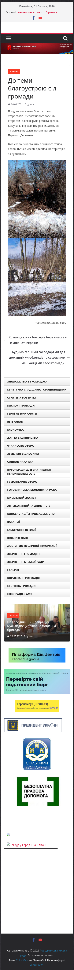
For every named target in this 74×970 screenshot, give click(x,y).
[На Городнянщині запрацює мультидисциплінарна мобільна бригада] (37, 606)
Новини (13, 71)
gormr (30, 104)
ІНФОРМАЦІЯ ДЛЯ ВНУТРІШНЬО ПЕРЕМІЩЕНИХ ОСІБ (29, 471)
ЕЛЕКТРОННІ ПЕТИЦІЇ (21, 530)
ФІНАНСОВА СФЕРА (20, 445)
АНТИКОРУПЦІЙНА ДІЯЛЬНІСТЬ (28, 506)
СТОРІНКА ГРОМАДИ (21, 586)
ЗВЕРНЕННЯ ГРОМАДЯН (23, 554)
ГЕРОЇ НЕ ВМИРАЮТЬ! (22, 413)
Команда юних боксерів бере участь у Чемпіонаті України (38, 340)
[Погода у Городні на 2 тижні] (26, 845)
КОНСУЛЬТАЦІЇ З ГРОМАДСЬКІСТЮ (31, 514)
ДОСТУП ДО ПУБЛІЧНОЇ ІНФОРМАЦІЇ (32, 546)
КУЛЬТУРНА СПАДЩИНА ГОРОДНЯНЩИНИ (37, 389)
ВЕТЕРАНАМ (15, 421)
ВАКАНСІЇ (13, 522)
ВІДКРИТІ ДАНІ (17, 538)
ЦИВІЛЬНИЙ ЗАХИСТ (21, 498)
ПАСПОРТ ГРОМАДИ (21, 405)
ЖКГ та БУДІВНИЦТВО (22, 437)
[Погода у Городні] (6, 819)
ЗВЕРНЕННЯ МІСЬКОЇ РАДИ (25, 562)
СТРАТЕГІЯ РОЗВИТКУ (21, 397)
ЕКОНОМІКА (15, 429)
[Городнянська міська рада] (37, 46)
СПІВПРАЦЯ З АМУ (19, 594)
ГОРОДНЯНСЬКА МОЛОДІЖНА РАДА (32, 489)
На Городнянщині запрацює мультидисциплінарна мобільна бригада (31, 626)
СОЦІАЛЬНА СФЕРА (20, 461)
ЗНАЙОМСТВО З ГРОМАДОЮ (27, 381)
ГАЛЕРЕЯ (13, 570)
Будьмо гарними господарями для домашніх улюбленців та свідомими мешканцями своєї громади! (37, 357)
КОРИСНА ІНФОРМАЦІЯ (23, 578)
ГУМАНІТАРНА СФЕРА (22, 481)
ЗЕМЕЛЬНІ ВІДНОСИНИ (23, 453)
